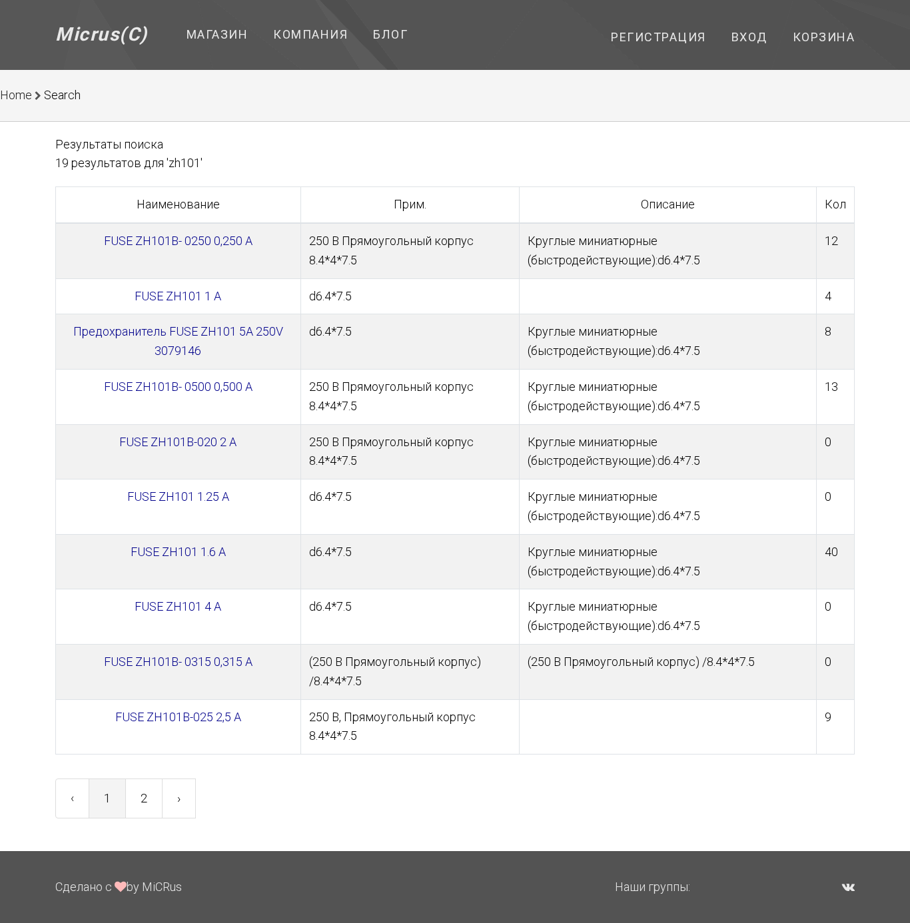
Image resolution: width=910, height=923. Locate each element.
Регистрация (658, 37)
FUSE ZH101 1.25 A (178, 496)
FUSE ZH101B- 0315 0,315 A (178, 662)
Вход (749, 37)
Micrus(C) (101, 34)
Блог (390, 34)
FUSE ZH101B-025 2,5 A (178, 717)
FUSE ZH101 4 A (178, 606)
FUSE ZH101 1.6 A (178, 552)
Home (16, 95)
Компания (310, 34)
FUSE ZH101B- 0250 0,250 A (178, 241)
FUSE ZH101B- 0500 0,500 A (178, 387)
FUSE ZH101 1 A (178, 296)
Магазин (217, 34)
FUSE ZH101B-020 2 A (177, 442)
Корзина (824, 37)
